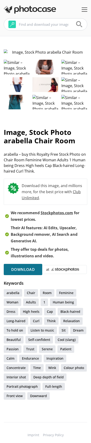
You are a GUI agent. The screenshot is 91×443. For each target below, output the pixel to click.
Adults (31, 302)
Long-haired (16, 321)
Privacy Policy (53, 435)
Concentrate (16, 367)
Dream (78, 330)
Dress (11, 311)
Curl (36, 321)
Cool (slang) (67, 339)
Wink (52, 367)
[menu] (84, 9)
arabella (13, 293)
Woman (12, 302)
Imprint (33, 435)
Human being (63, 302)
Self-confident (39, 339)
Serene (47, 349)
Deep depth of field (48, 377)
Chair (31, 293)
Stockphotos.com (57, 212)
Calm (10, 358)
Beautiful (14, 339)
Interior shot (16, 377)
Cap (50, 311)
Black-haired (70, 311)
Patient (65, 349)
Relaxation (71, 321)
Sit (64, 330)
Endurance (30, 358)
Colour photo (74, 367)
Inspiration (54, 358)
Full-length (53, 386)
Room (47, 293)
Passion (13, 349)
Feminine (66, 293)
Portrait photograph (22, 386)
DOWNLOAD (23, 269)
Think (51, 321)
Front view (15, 396)
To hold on (15, 330)
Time (37, 367)
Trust (30, 349)
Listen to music (42, 330)
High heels (31, 311)
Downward (38, 396)
